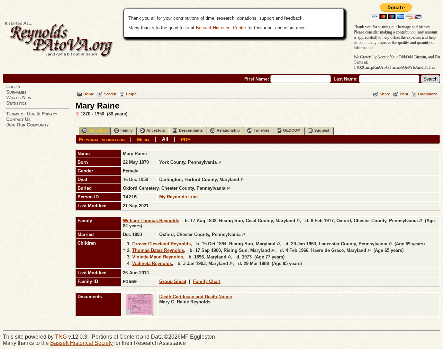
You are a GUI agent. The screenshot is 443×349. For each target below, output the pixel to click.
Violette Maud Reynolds (157, 257)
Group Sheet (172, 281)
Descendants (191, 130)
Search (110, 94)
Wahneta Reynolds (152, 263)
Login (131, 94)
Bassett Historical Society (81, 343)
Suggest (321, 130)
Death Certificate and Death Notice (195, 296)
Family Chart (206, 281)
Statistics (16, 103)
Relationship (228, 130)
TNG (61, 337)
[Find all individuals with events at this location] (219, 162)
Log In (13, 86)
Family (126, 130)
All (165, 139)
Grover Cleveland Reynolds (161, 243)
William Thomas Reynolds (151, 220)
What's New (18, 97)
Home (88, 94)
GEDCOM (291, 130)
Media (143, 139)
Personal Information (102, 139)
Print (404, 94)
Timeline (261, 130)
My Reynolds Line (178, 196)
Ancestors (155, 130)
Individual (98, 130)
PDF (185, 139)
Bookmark (427, 94)
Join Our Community (27, 125)
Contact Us (18, 119)
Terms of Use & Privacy (31, 113)
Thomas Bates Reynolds (158, 250)
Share (385, 94)
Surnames (16, 92)
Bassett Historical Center (221, 27)
